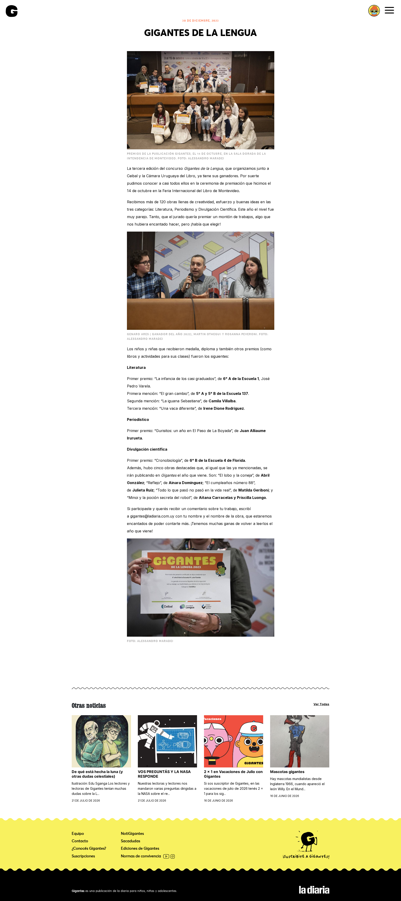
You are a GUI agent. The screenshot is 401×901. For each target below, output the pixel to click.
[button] (374, 10)
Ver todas (321, 704)
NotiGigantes (132, 833)
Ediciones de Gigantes (140, 848)
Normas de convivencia (141, 856)
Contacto (80, 841)
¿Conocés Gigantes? (89, 848)
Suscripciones (83, 856)
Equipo (78, 833)
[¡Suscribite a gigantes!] (306, 845)
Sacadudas (130, 841)
